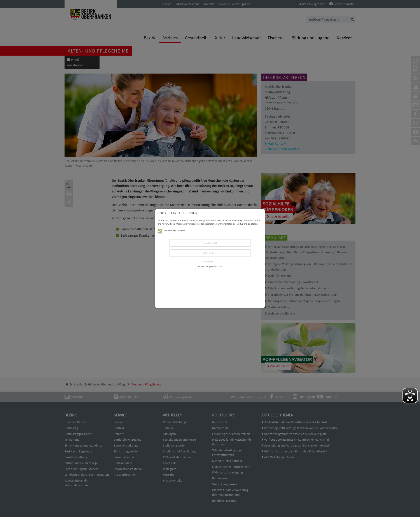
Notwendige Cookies (174, 230)
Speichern (210, 253)
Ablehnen (210, 243)
